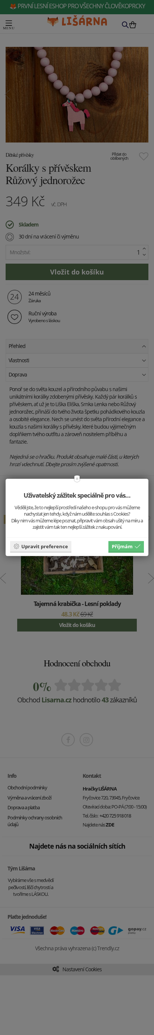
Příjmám (122, 546)
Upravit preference (44, 546)
